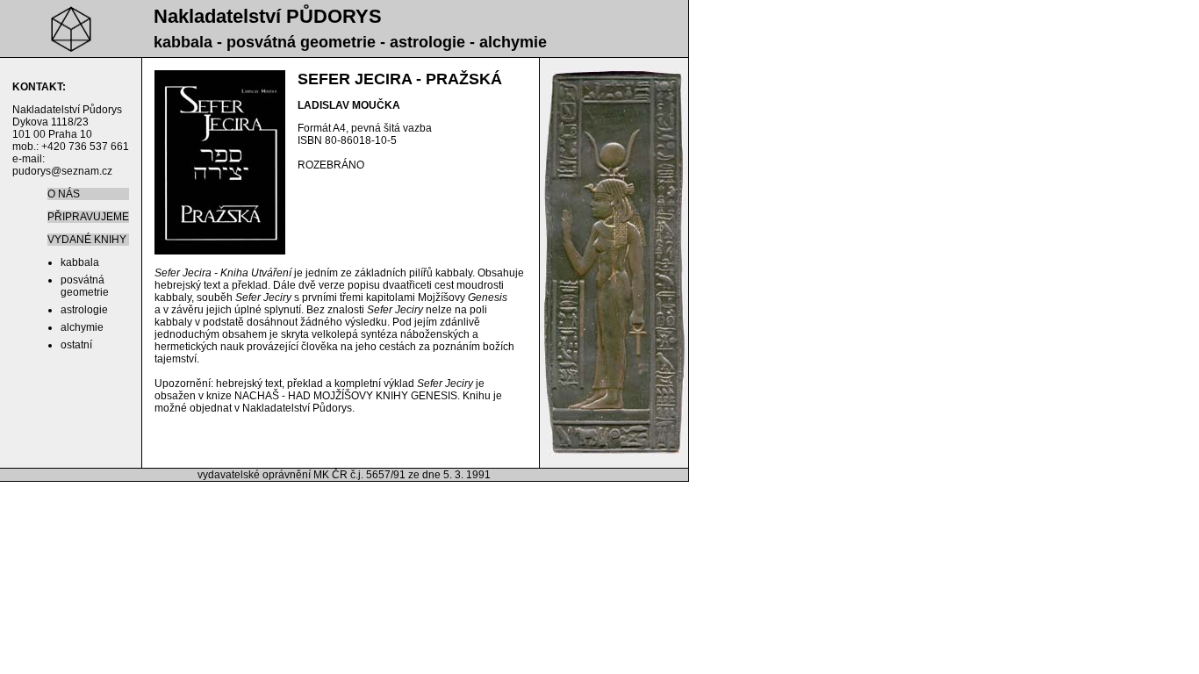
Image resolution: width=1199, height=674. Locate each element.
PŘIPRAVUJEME (88, 217)
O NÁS (63, 194)
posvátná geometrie (85, 286)
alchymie (82, 327)
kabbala (80, 262)
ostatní (76, 345)
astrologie (84, 310)
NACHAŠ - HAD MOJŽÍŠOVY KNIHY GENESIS (345, 396)
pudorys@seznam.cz (62, 171)
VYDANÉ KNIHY (86, 239)
